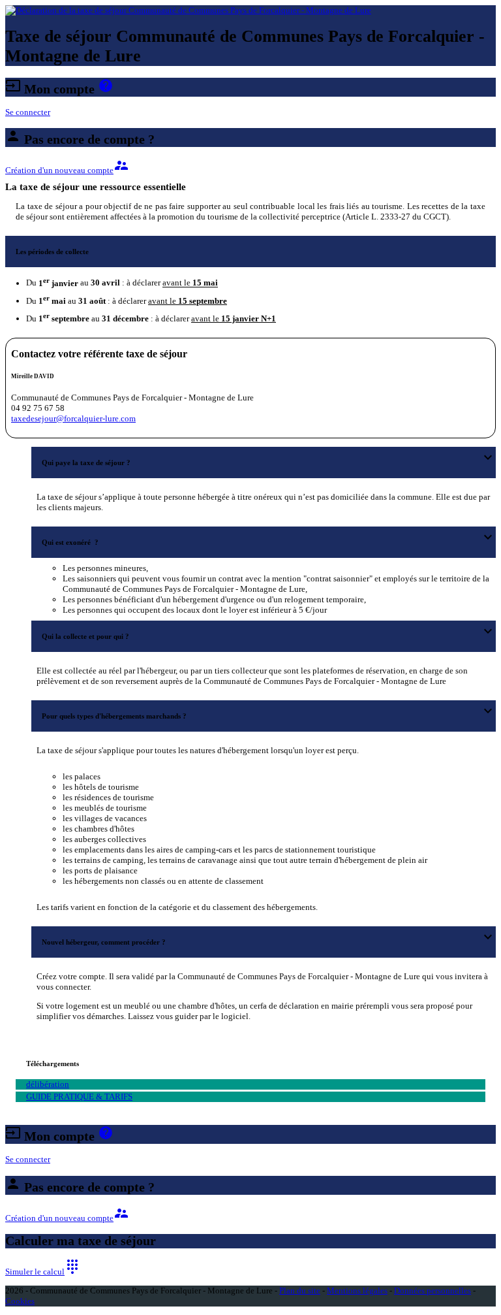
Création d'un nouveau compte (67, 170)
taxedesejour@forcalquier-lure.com (73, 418)
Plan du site (299, 1290)
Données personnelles (432, 1290)
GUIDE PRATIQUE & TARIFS (79, 1096)
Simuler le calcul (42, 1271)
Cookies (20, 1301)
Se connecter (27, 112)
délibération (47, 1084)
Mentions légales (357, 1290)
